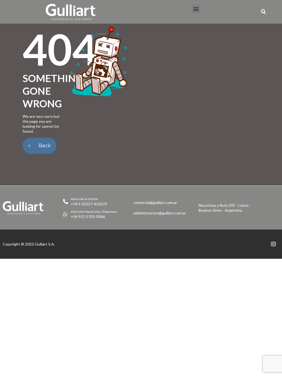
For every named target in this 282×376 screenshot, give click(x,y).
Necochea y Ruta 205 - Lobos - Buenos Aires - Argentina (225, 207)
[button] (195, 8)
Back (44, 146)
